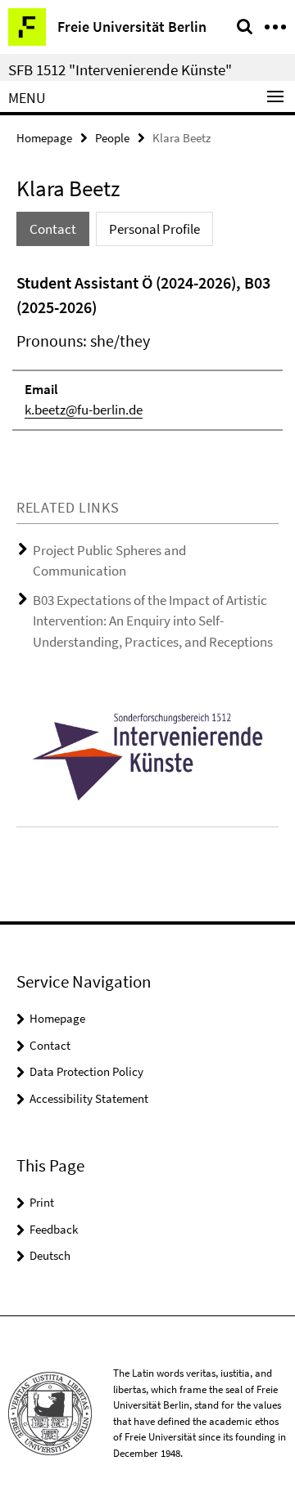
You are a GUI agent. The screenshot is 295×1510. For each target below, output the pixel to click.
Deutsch (50, 1255)
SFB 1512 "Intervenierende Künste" (120, 69)
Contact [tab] (53, 229)
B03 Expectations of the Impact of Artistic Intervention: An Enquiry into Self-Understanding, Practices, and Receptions (153, 621)
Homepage (44, 138)
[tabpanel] (147, 351)
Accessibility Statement (89, 1098)
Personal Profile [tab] (154, 229)
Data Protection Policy (86, 1071)
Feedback (54, 1229)
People (112, 138)
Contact (50, 1045)
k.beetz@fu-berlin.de (84, 410)
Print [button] (42, 1202)
